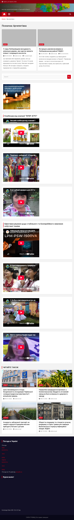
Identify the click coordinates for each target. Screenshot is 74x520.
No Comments (64, 53)
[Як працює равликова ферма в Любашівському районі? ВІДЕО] (55, 38)
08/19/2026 (44, 431)
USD (12, 510)
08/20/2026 (8, 429)
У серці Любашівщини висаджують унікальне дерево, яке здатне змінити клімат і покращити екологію (18, 51)
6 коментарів (28, 56)
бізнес (5, 44)
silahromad (18, 56)
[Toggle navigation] (9, 14)
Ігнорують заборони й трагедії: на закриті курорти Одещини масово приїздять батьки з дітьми (16, 424)
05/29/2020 (44, 53)
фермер (41, 44)
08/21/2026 (8, 398)
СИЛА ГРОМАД (11, 6)
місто (40, 417)
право (5, 385)
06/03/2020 (8, 56)
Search (69, 77)
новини (6, 417)
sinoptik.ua (19, 472)
